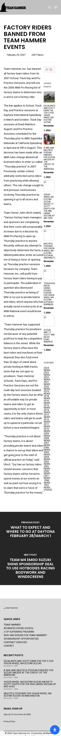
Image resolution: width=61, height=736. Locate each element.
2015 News (47, 406)
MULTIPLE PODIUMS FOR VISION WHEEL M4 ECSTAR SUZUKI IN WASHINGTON (28, 694)
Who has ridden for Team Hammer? (25, 635)
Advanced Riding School (19, 628)
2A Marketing (49, 733)
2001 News (47, 477)
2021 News (47, 383)
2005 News (47, 453)
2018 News (47, 397)
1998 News (47, 481)
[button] (55, 7)
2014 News (47, 411)
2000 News (47, 472)
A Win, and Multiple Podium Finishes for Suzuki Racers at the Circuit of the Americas (28, 672)
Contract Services (15, 642)
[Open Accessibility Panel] (55, 730)
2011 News (47, 425)
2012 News (47, 420)
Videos (48, 490)
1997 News (47, 486)
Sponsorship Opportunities (21, 639)
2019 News (47, 392)
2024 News (47, 369)
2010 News (47, 430)
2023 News (47, 373)
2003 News (47, 463)
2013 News (47, 416)
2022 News (47, 378)
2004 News (47, 458)
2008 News (47, 439)
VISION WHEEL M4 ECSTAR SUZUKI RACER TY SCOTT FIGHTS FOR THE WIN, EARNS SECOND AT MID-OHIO (30, 684)
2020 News (47, 388)
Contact (9, 646)
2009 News (47, 434)
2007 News (38, 54)
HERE (28, 714)
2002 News (47, 467)
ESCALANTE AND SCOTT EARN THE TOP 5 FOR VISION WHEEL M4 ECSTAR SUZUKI (28, 662)
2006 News (47, 448)
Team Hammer (12, 625)
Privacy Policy (9, 721)
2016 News (47, 402)
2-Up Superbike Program (19, 632)
